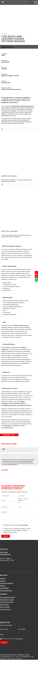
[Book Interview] (36, 276)
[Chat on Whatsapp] (36, 280)
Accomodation (4, 588)
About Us (3, 578)
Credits (27, 654)
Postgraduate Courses (7, 599)
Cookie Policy (12, 654)
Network (2, 585)
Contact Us (8, 435)
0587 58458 (4, 552)
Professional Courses (7, 602)
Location (2, 581)
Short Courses (4, 604)
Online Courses (5, 607)
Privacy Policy (24, 525)
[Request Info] (36, 273)
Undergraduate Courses (7, 597)
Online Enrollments (6, 590)
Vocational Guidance (6, 583)
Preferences (20, 654)
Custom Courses (5, 609)
